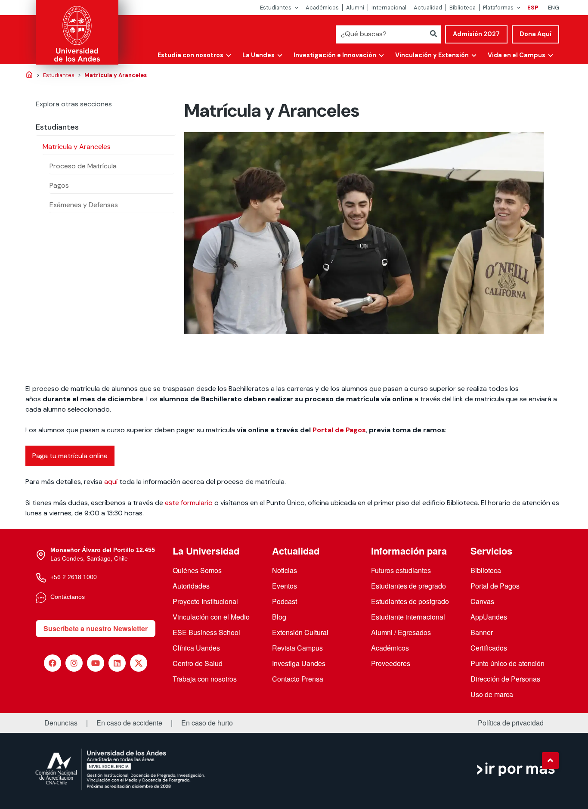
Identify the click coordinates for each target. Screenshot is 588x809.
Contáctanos (67, 596)
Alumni (355, 7)
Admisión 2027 (476, 34)
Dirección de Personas (505, 679)
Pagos (59, 185)
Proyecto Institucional (205, 601)
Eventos (284, 586)
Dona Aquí (535, 34)
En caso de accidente (129, 722)
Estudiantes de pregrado (408, 586)
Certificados (488, 648)
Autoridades (191, 586)
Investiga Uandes (298, 663)
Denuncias (60, 722)
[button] (550, 760)
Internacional (388, 7)
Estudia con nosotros (190, 55)
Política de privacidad (511, 722)
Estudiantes (275, 7)
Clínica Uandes (196, 648)
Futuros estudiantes (401, 570)
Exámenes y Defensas (84, 204)
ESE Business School (206, 632)
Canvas (482, 601)
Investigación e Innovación (335, 55)
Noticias (284, 570)
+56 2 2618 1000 (73, 576)
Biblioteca (462, 7)
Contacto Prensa (297, 679)
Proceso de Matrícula (83, 165)
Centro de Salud (198, 663)
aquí (111, 481)
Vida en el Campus (516, 55)
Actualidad (428, 7)
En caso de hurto (207, 722)
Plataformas (498, 7)
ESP (532, 7)
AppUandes (488, 617)
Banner (481, 632)
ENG (553, 7)
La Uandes (258, 55)
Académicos (322, 7)
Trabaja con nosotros (205, 679)
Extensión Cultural (300, 632)
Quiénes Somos (197, 570)
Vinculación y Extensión (432, 55)
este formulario (189, 502)
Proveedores (390, 663)
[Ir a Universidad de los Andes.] (29, 75)
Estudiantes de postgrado (410, 601)
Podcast (284, 601)
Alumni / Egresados (401, 632)
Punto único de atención (507, 663)
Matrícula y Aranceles (77, 146)
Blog (279, 617)
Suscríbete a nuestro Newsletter (95, 628)
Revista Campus (297, 648)
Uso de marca (491, 694)
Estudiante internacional (408, 617)
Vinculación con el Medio (211, 617)
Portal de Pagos (339, 429)
